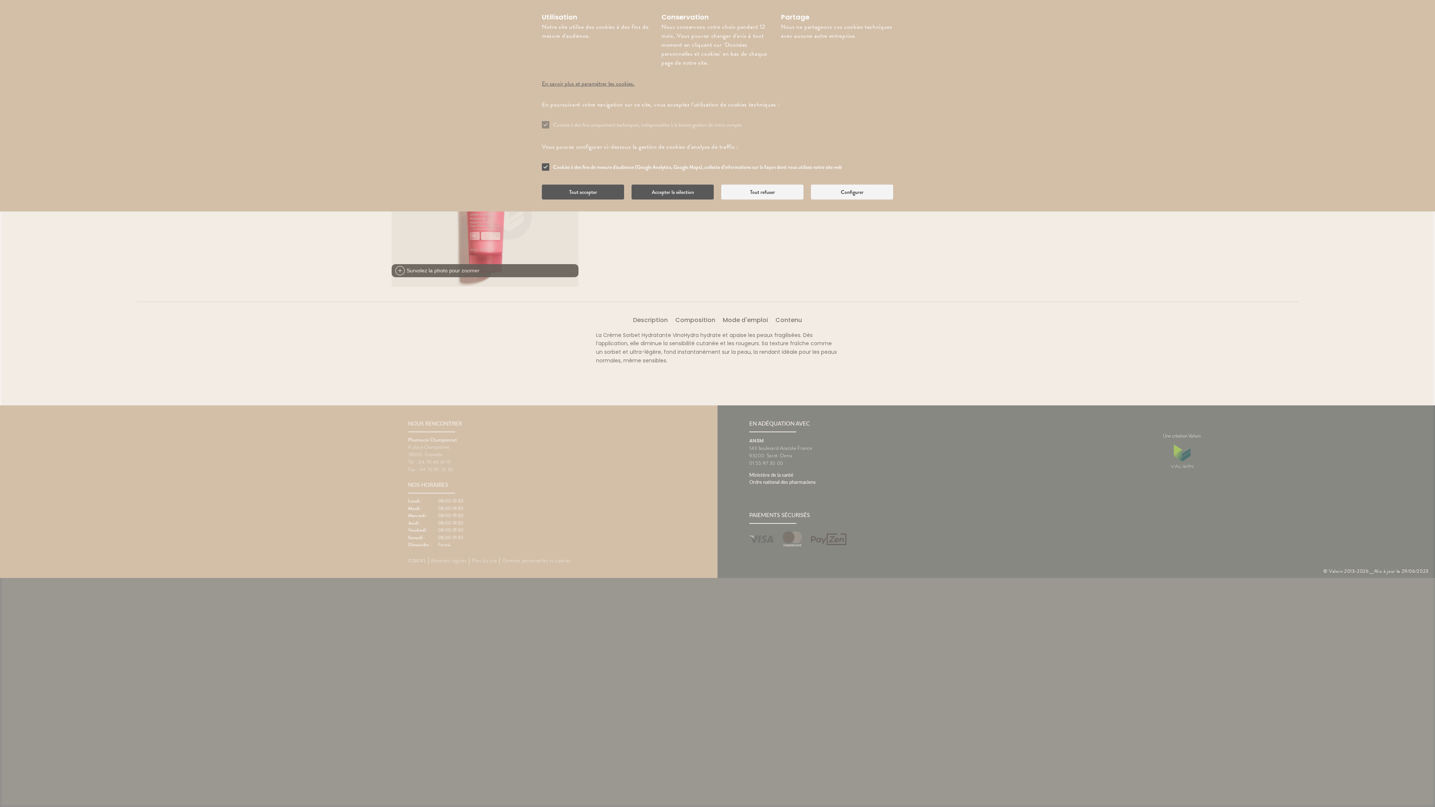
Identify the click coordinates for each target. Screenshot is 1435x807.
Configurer (852, 192)
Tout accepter (583, 192)
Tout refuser (762, 192)
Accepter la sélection (673, 192)
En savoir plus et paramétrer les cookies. (588, 83)
